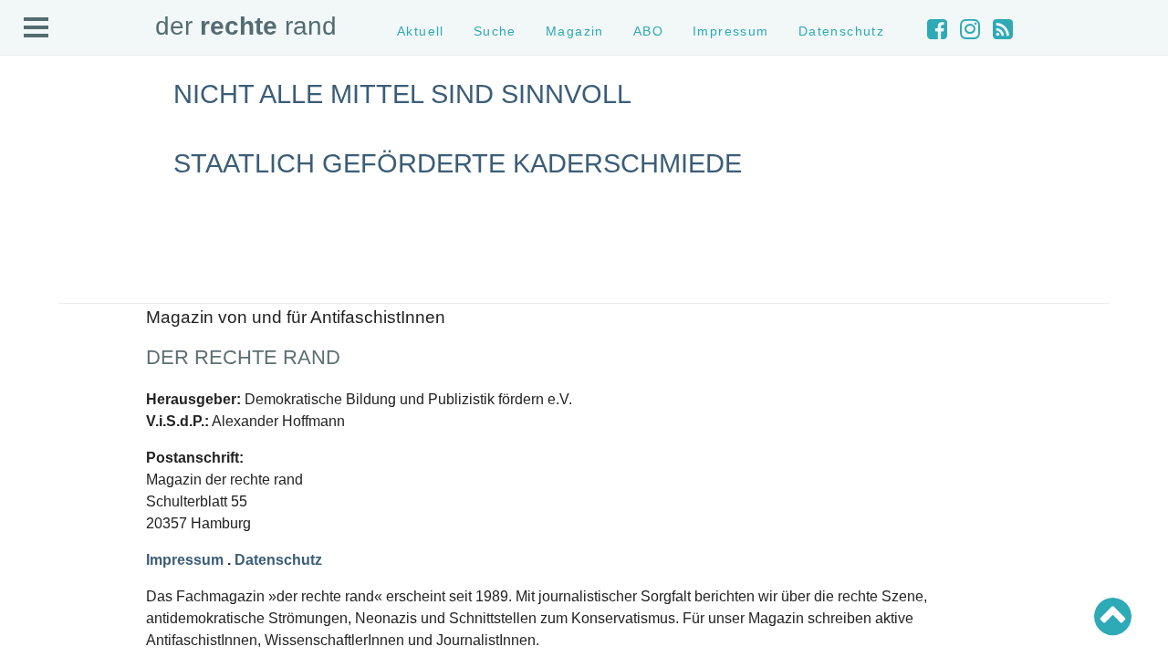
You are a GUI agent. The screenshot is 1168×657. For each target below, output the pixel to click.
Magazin (40, 181)
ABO (648, 31)
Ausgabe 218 (53, 566)
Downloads (47, 230)
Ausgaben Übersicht (71, 501)
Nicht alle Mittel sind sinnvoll (402, 94)
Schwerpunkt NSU (66, 398)
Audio (33, 197)
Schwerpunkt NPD (66, 431)
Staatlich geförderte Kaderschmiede (457, 163)
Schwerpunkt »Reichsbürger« (95, 415)
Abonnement (51, 214)
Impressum (48, 247)
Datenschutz (51, 263)
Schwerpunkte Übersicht (82, 333)
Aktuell (36, 149)
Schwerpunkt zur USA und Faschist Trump (131, 365)
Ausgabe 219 (53, 551)
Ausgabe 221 (53, 518)
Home (33, 133)
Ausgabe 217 (53, 582)
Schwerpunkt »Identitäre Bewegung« (114, 382)
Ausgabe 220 (53, 534)
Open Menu (36, 28)
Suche (35, 165)
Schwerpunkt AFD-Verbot (84, 350)
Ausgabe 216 (53, 599)
